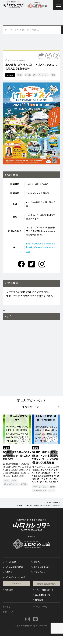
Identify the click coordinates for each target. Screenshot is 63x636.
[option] (31, 123)
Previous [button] (9, 453)
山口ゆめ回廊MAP (42, 567)
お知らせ (8, 572)
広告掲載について (42, 594)
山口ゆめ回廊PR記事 (14, 567)
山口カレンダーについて (15, 577)
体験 (53, 75)
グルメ (20, 75)
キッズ (28, 75)
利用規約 (9, 589)
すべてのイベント (31, 407)
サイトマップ (8, 611)
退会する (6, 606)
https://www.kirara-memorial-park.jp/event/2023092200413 (40, 247)
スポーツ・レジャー (41, 75)
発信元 (37, 562)
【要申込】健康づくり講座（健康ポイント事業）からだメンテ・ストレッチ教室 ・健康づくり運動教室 (45, 457)
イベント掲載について (44, 589)
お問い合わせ (39, 572)
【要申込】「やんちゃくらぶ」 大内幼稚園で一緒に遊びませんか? (17, 455)
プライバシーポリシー (40, 606)
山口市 (10, 75)
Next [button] (54, 453)
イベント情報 (10, 562)
